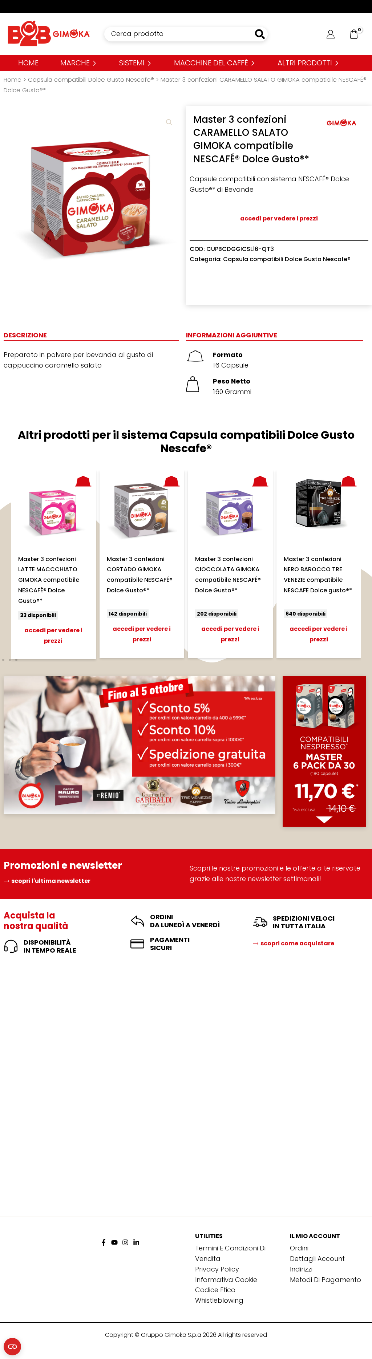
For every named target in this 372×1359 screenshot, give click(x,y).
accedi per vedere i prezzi (279, 218)
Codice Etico (215, 1289)
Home (12, 80)
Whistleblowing (219, 1300)
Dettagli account (317, 1258)
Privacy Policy (217, 1269)
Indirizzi (301, 1269)
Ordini (299, 1248)
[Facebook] (103, 1242)
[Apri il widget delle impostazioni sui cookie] (12, 1346)
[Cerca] (260, 34)
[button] (169, 122)
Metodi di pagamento (325, 1279)
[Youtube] (114, 1242)
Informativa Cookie (226, 1279)
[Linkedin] (136, 1242)
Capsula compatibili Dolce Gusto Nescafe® (91, 80)
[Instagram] (125, 1242)
